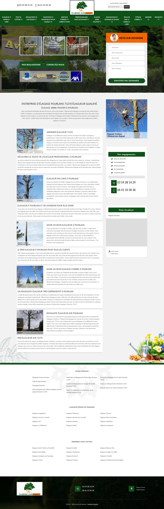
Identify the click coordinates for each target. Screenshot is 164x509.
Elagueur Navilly (71, 425)
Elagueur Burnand (72, 456)
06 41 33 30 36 (44, 5)
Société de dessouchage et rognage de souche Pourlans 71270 (80, 385)
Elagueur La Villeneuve (39, 425)
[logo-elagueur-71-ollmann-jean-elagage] (82, 7)
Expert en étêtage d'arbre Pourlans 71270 (113, 384)
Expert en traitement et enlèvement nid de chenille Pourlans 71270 (79, 391)
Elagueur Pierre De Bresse (108, 417)
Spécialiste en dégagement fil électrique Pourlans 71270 (81, 379)
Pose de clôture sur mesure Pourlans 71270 (113, 388)
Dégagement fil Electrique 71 (31, 18)
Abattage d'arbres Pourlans (40, 377)
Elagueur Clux (36, 421)
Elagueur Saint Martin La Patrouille (43, 448)
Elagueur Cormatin (106, 456)
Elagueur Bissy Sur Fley (107, 448)
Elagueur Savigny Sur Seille (108, 452)
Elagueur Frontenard (106, 425)
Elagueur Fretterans (72, 413)
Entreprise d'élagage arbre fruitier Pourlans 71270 (113, 379)
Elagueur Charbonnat (73, 452)
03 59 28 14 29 (25, 5)
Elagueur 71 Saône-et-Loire (6, 19)
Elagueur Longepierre (39, 413)
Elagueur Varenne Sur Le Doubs (76, 417)
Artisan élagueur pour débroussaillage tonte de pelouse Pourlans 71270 (47, 391)
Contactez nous (55, 65)
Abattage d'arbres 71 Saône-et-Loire (64, 19)
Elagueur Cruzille (71, 448)
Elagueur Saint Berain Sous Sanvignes (111, 460)
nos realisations (31, 65)
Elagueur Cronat (37, 460)
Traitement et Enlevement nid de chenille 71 (48, 19)
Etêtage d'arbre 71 (138, 18)
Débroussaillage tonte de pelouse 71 (81, 18)
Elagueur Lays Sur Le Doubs (40, 417)
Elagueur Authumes (106, 421)
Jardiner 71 (148, 18)
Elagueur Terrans (105, 413)
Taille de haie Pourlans (39, 381)
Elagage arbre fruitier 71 (97, 19)
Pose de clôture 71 (18, 18)
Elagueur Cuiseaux (72, 460)
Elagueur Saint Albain (39, 452)
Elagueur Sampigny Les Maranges (42, 456)
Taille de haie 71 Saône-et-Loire (126, 20)
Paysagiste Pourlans (38, 385)
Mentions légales (92, 504)
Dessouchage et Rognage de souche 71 (112, 19)
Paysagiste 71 (158, 18)
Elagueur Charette (72, 421)
